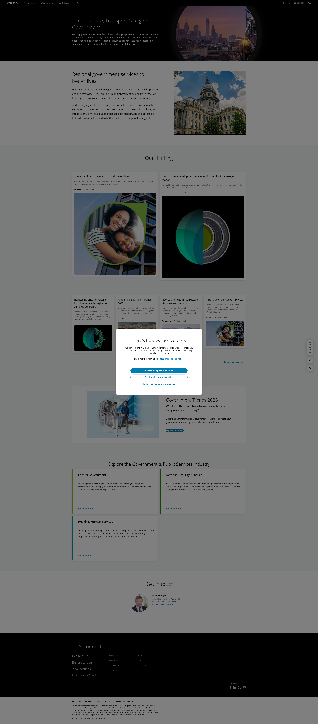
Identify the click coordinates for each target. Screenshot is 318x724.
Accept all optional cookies (159, 370)
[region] (159, 362)
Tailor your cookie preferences (159, 384)
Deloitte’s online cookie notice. (169, 358)
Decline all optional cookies (159, 377)
